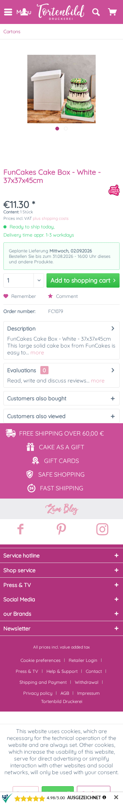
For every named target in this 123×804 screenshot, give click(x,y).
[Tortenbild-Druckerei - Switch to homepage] (60, 12)
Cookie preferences (40, 660)
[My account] (24, 12)
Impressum (88, 693)
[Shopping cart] (113, 12)
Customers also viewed (36, 416)
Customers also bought (36, 398)
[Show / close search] (95, 12)
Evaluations (21, 370)
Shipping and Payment (43, 682)
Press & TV (27, 671)
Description (21, 328)
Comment (66, 296)
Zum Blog (61, 508)
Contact (94, 671)
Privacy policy (37, 693)
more (36, 352)
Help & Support (62, 671)
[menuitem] (7, 12)
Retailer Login (83, 660)
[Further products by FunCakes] (114, 190)
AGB (64, 693)
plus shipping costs (51, 218)
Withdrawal (86, 682)
